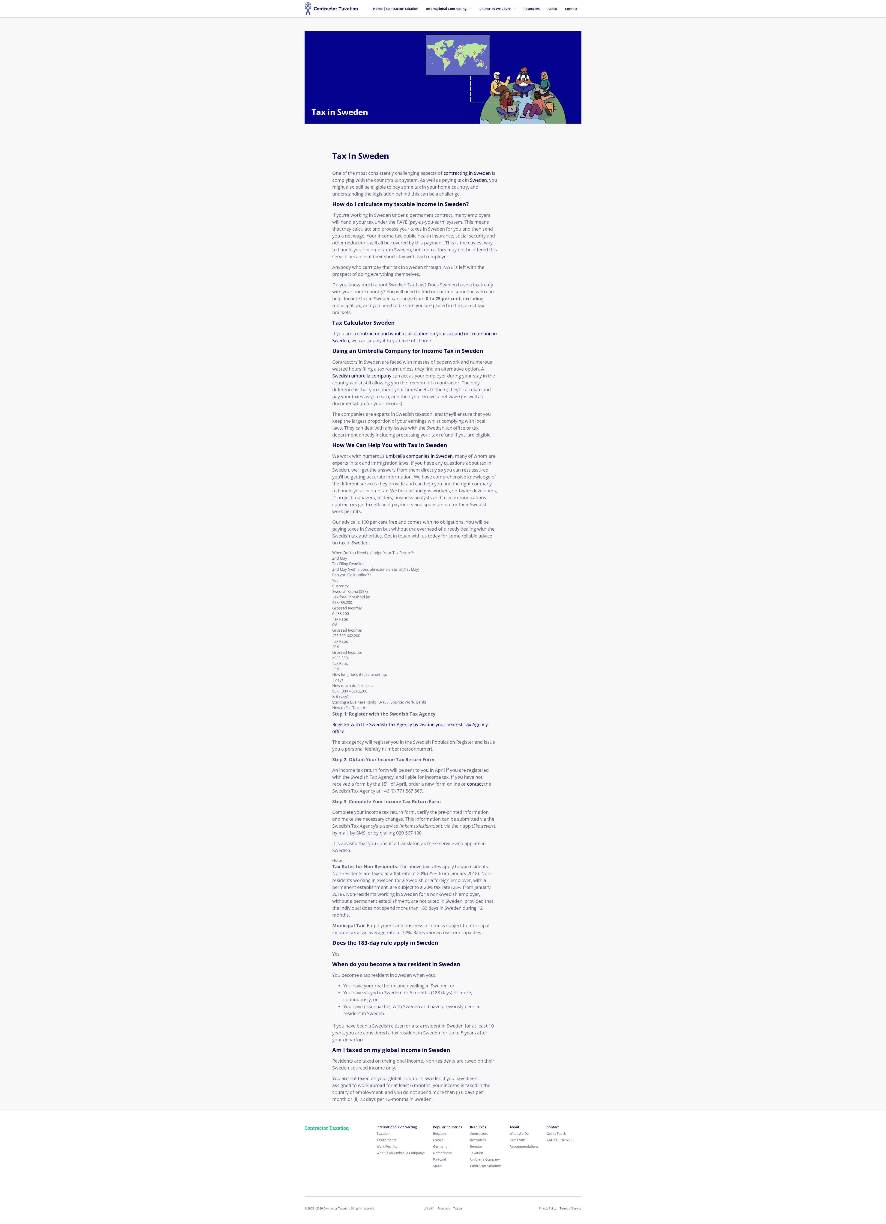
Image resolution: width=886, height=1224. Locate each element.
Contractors (479, 1133)
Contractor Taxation (336, 9)
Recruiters (478, 1140)
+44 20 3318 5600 (560, 1140)
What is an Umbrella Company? (401, 1153)
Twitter (457, 1208)
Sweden (478, 180)
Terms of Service (570, 1208)
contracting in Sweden (467, 173)
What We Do (519, 1133)
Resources (532, 8)
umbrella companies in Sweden (419, 456)
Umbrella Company (485, 1159)
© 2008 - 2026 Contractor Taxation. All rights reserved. (340, 1208)
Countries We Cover (495, 8)
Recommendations (524, 1146)
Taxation (383, 1133)
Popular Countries (447, 1127)
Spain (437, 1166)
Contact (571, 8)
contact (475, 784)
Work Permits (387, 1146)
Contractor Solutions (486, 1166)
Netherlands (442, 1153)
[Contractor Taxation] (308, 8)
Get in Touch (556, 1133)
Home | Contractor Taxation (395, 8)
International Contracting (446, 8)
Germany (440, 1146)
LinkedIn (429, 1208)
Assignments (386, 1140)
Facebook (444, 1208)
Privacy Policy (547, 1208)
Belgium (439, 1133)
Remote (476, 1146)
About (552, 8)
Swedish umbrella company (361, 376)
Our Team (517, 1140)
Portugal (439, 1159)
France (438, 1140)
